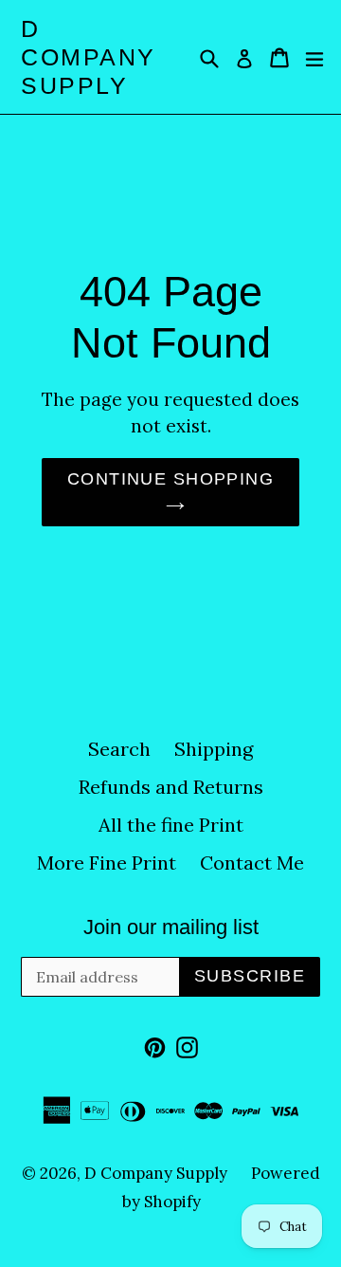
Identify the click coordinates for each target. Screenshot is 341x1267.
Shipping (213, 749)
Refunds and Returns (171, 787)
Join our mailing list (171, 927)
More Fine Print (106, 862)
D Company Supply (88, 57)
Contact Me (252, 862)
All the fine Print (171, 824)
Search (119, 749)
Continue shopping (170, 478)
